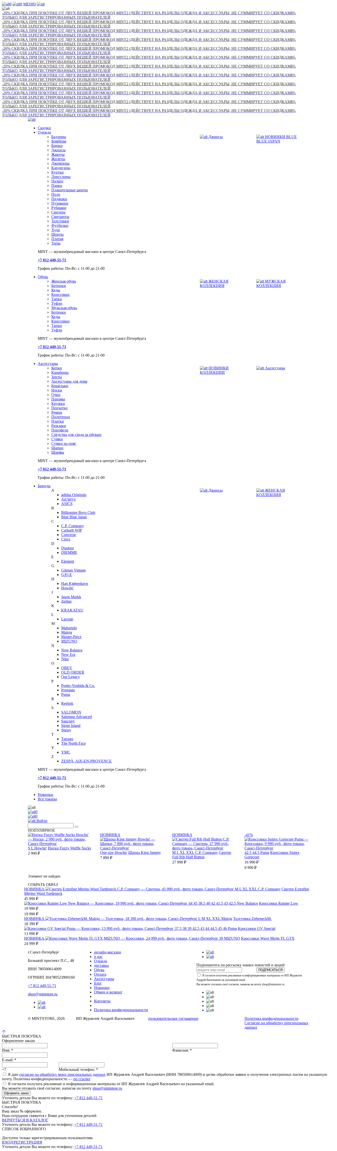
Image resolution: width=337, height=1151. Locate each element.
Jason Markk (71, 597)
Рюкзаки (58, 426)
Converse (68, 535)
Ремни (56, 412)
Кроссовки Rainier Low (278, 903)
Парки (56, 185)
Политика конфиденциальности (121, 1010)
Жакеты (58, 154)
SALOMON (71, 712)
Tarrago (67, 739)
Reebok (67, 703)
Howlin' (67, 588)
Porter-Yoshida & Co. (78, 685)
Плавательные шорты (69, 190)
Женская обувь (63, 281)
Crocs (65, 539)
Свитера (58, 212)
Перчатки (59, 408)
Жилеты (58, 159)
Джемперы (60, 163)
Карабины (60, 372)
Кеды (55, 290)
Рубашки (58, 208)
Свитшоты (60, 217)
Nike (65, 659)
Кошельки (59, 386)
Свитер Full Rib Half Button (201, 854)
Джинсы (58, 150)
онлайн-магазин (107, 952)
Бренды (44, 486)
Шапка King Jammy (144, 852)
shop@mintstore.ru (42, 994)
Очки (55, 395)
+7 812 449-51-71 (42, 986)
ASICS (67, 504)
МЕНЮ (29, 4)
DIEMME (69, 552)
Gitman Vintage (73, 570)
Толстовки (60, 221)
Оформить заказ (16, 1093)
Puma (65, 694)
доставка (101, 965)
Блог (98, 983)
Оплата (100, 974)
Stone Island (70, 725)
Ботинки (58, 286)
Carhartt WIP (71, 530)
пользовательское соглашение (173, 1018)
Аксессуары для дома (69, 381)
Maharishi (69, 628)
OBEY (66, 668)
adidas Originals (73, 495)
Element (67, 561)
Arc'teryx (68, 499)
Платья (57, 239)
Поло (55, 194)
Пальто (57, 181)
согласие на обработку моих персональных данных (62, 1074)
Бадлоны (58, 137)
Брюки (57, 146)
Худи (55, 230)
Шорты (57, 234)
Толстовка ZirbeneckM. (252, 919)
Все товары (47, 799)
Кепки (56, 368)
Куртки (57, 172)
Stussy (66, 730)
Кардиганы (60, 168)
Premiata (68, 690)
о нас (98, 956)
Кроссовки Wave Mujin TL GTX (268, 938)
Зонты (56, 377)
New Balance (71, 650)
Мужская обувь (64, 308)
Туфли (56, 303)
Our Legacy (70, 677)
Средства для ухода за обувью (76, 434)
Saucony (68, 721)
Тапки (56, 299)
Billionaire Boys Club (78, 512)
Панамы (58, 399)
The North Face (73, 743)
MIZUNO (69, 641)
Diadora (67, 548)
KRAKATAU (72, 610)
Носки (56, 390)
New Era (68, 654)
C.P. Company (72, 526)
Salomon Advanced (76, 717)
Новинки (45, 794)
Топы (55, 243)
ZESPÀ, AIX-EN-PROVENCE (86, 761)
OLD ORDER (72, 672)
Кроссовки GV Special (256, 928)
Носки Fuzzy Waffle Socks (69, 848)
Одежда (44, 132)
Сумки (57, 439)
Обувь (43, 277)
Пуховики (59, 203)
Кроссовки (60, 294)
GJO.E (66, 575)
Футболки (59, 225)
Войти (41, 821)
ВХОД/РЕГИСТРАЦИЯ (22, 1142)
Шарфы (57, 452)
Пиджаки (59, 199)
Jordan (66, 601)
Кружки (58, 403)
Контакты (102, 1001)
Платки (57, 421)
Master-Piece (71, 637)
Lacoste (67, 619)
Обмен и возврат (108, 992)
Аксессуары (48, 363)
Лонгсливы (61, 177)
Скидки (44, 128)
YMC (65, 752)
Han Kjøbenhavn (74, 583)
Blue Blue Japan (74, 517)
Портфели (59, 430)
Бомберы (58, 141)
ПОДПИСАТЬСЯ (270, 970)
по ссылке (81, 1079)
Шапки (57, 448)
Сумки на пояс (63, 443)
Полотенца (60, 417)
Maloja (66, 632)
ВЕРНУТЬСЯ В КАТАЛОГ (25, 1120)
